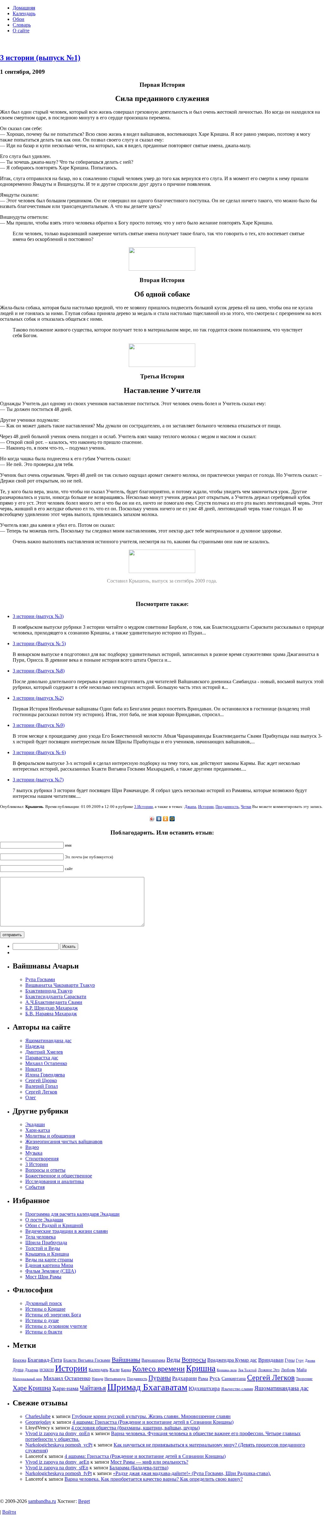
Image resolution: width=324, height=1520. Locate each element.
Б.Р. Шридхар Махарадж (51, 1008)
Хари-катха (37, 1130)
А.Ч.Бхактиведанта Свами (53, 1002)
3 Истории (143, 806)
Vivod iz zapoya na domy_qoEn (57, 1433)
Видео (32, 1147)
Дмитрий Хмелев (44, 1052)
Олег (30, 1097)
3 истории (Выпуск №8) (39, 670)
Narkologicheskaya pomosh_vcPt (58, 1444)
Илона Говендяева (45, 1074)
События (35, 1187)
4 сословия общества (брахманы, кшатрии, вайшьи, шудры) (135, 1427)
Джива (310, 1360)
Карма (126, 1370)
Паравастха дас (41, 1057)
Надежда (34, 1046)
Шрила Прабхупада (46, 1242)
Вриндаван (271, 1360)
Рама (203, 1378)
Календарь (24, 13)
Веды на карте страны (49, 1259)
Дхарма (31, 1369)
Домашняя (24, 7)
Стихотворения (42, 1158)
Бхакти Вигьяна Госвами (86, 1360)
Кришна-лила (227, 1370)
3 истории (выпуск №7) (38, 779)
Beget (84, 1501)
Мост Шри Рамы (43, 1276)
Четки (246, 806)
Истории (206, 806)
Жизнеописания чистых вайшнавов (64, 1141)
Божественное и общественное (58, 1175)
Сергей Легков (41, 1091)
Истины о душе (42, 1320)
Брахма (19, 1360)
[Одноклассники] (165, 819)
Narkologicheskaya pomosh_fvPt (58, 1473)
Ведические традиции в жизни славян (66, 1231)
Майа (301, 1369)
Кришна (200, 1368)
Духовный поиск (43, 1303)
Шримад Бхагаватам (147, 1387)
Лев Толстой (247, 1370)
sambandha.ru (42, 1501)
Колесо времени (158, 1369)
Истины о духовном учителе (56, 1326)
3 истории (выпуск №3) (38, 616)
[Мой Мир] (172, 819)
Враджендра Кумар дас (232, 1360)
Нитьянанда (115, 1378)
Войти (9, 1512)
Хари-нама (65, 1388)
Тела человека (40, 1236)
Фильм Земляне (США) (50, 1271)
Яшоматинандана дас (48, 1040)
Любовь (288, 1369)
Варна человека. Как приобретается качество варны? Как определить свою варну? (154, 1479)
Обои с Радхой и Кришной (54, 1225)
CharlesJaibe (38, 1416)
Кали (114, 1369)
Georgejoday (38, 1422)
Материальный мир (27, 1379)
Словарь (22, 25)
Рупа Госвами (40, 979)
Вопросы (194, 1359)
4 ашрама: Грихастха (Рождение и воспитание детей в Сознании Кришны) (153, 1422)
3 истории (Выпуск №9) (39, 725)
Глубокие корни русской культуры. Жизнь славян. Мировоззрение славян (151, 1416)
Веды (173, 1359)
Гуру (300, 1360)
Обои (18, 19)
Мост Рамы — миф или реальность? (149, 1462)
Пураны (159, 1378)
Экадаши (35, 1124)
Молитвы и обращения (50, 1135)
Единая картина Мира (49, 1265)
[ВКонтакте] (159, 819)
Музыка (33, 1153)
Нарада (97, 1379)
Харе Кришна (32, 1388)
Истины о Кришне (45, 1309)
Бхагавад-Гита (45, 1360)
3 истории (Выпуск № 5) (39, 643)
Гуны (290, 1360)
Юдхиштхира (204, 1388)
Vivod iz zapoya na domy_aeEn (57, 1462)
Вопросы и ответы (45, 1170)
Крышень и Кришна (47, 1254)
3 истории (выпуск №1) (40, 58)
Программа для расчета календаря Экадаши (72, 1214)
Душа (18, 1369)
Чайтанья (93, 1388)
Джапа (190, 806)
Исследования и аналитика (54, 1181)
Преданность (227, 806)
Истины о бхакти (43, 1331)
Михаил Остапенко (46, 1063)
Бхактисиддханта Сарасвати (55, 996)
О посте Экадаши (44, 1219)
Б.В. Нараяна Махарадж (51, 1013)
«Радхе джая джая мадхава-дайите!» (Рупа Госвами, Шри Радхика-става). (192, 1473)
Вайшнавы (126, 1359)
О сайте (21, 30)
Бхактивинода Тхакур (48, 990)
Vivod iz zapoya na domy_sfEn (56, 1467)
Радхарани (184, 1378)
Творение (304, 1378)
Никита (33, 1069)
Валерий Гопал (41, 1086)
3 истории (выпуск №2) (38, 698)
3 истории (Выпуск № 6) (39, 752)
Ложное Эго (269, 1369)
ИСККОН (47, 1370)
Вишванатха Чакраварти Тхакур (60, 985)
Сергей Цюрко (41, 1080)
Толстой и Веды (42, 1248)
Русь (214, 1378)
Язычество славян (237, 1388)
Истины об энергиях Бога (53, 1314)
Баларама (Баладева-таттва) (138, 1467)
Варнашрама (153, 1360)
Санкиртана (233, 1378)
